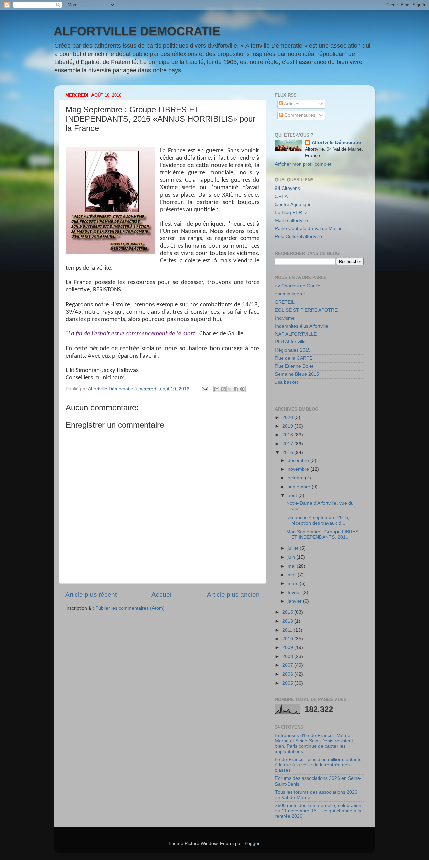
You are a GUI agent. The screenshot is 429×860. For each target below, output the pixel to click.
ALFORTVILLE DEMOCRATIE (137, 31)
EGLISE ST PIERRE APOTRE (306, 310)
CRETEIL (285, 302)
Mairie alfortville (291, 220)
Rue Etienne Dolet (294, 366)
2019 (288, 426)
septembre (300, 486)
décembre (299, 460)
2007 (288, 665)
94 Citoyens (287, 188)
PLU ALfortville (290, 341)
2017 (288, 443)
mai (292, 566)
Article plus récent (91, 594)
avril (293, 574)
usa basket (286, 382)
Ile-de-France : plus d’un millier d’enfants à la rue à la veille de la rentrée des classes (318, 765)
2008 (288, 656)
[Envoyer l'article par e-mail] (204, 388)
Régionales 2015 (293, 350)
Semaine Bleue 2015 (297, 374)
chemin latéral (290, 294)
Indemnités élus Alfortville (301, 326)
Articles (291, 103)
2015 (288, 612)
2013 (288, 621)
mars (294, 583)
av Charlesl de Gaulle (297, 285)
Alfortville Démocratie (336, 142)
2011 (288, 630)
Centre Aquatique (293, 204)
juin (292, 557)
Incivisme (285, 318)
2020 (288, 417)
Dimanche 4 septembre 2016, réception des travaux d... (317, 520)
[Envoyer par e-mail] (216, 389)
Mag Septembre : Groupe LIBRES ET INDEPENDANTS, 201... (322, 534)
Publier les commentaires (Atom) (130, 608)
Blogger (251, 843)
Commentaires (299, 115)
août (293, 495)
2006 (288, 674)
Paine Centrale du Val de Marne (309, 228)
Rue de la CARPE (293, 358)
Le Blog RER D (291, 212)
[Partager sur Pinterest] (242, 389)
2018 (288, 434)
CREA (281, 196)
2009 (288, 647)
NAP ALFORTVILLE (296, 334)
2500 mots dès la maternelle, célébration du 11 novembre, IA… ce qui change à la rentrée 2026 (318, 811)
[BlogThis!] (223, 389)
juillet (294, 548)
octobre (296, 477)
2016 (288, 452)
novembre (299, 469)
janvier (295, 601)
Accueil (162, 594)
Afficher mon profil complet (303, 164)
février (295, 592)
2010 (288, 638)
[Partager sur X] (229, 389)
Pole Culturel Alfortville (298, 236)
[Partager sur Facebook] (236, 389)
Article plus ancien (233, 594)
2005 (288, 683)
